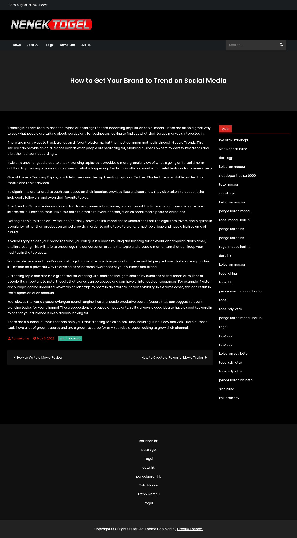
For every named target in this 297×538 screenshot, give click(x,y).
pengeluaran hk (148, 476)
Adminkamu (20, 338)
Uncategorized (70, 338)
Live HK (86, 45)
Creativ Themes (190, 529)
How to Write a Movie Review (39, 357)
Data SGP (33, 45)
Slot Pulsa (226, 389)
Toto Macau (148, 485)
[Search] (281, 45)
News (17, 45)
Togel (50, 45)
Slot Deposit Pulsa (233, 149)
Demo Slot (67, 45)
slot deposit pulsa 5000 (237, 175)
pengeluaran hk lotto (236, 380)
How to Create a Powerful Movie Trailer (172, 357)
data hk (148, 467)
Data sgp (148, 449)
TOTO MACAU (149, 494)
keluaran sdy (229, 398)
